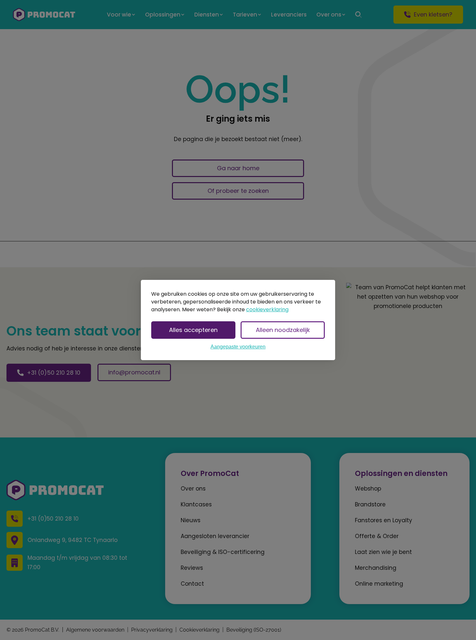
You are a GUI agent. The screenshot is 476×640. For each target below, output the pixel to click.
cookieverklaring (267, 309)
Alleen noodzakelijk (283, 330)
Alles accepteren (193, 330)
